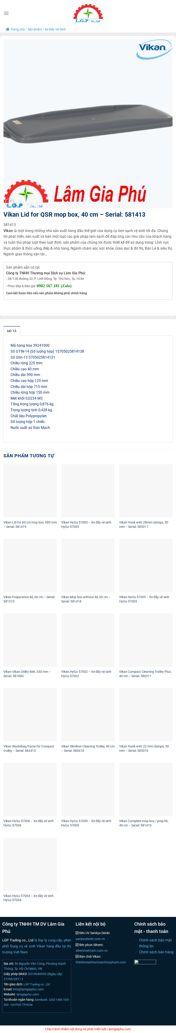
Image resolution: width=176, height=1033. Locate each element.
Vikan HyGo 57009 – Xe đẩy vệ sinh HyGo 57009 (86, 823)
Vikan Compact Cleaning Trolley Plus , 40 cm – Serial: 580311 (145, 674)
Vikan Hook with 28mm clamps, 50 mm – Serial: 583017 (143, 525)
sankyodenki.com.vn (90, 939)
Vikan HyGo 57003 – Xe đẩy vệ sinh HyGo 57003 (86, 525)
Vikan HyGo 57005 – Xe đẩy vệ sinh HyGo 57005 (144, 599)
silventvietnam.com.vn (92, 951)
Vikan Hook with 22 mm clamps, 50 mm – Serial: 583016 (144, 748)
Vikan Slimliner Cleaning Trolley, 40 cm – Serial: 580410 (88, 748)
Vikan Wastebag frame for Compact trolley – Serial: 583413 (28, 748)
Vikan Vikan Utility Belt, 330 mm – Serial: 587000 (27, 674)
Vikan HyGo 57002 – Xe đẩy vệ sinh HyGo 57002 (86, 674)
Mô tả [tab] (11, 331)
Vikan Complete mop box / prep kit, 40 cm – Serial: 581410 (143, 823)
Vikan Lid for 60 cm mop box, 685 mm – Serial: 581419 (30, 525)
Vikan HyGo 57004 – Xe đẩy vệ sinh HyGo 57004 (28, 898)
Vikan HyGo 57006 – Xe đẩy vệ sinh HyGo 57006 (28, 823)
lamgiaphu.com (27, 994)
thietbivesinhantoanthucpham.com (101, 962)
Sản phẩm (35, 29)
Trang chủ (18, 29)
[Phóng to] (9, 202)
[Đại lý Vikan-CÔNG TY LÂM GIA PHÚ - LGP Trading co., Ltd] (88, 13)
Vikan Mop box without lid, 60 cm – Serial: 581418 (86, 599)
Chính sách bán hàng (156, 952)
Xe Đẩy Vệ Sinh (55, 29)
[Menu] (6, 13)
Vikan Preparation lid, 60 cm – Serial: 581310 (29, 599)
